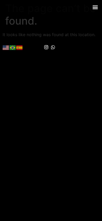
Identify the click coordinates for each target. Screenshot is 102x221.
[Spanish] (19, 47)
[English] (6, 47)
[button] (95, 7)
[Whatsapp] (53, 47)
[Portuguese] (12, 47)
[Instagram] (46, 47)
